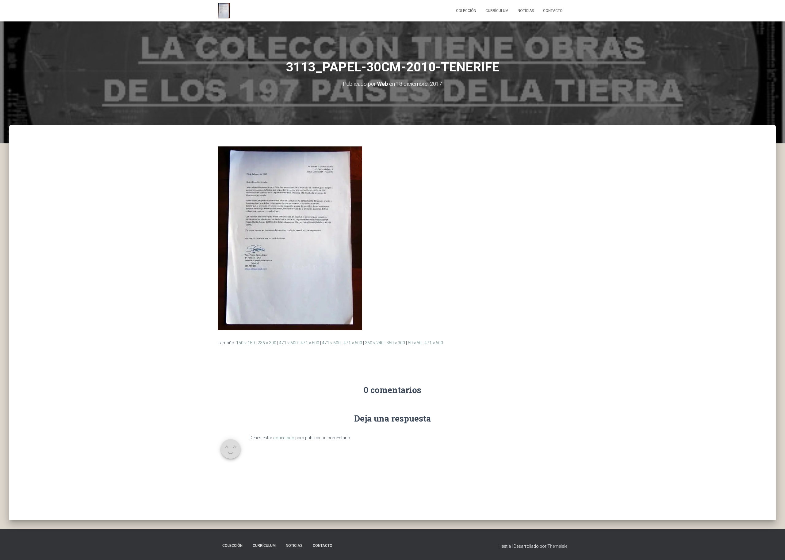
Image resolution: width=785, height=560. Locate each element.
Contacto (553, 11)
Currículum (496, 11)
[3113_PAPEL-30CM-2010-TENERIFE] (290, 238)
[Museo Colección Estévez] (223, 10)
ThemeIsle (557, 546)
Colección (466, 11)
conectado (283, 437)
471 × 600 (288, 342)
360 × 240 (374, 342)
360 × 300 (395, 342)
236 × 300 (267, 342)
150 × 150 (245, 342)
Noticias (526, 11)
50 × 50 (415, 342)
